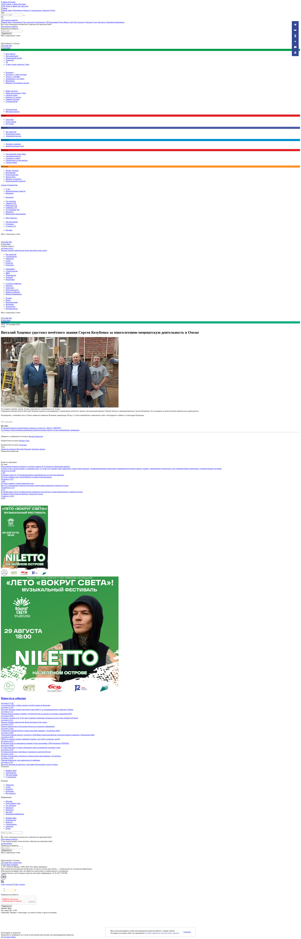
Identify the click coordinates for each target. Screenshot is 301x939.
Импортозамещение (14, 294)
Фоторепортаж (12, 309)
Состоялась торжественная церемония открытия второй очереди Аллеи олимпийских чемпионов (40, 430)
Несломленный (12, 56)
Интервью (10, 304)
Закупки (9, 812)
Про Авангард (79, 22)
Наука (8, 300)
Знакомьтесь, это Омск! (15, 79)
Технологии (10, 306)
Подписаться (6, 33)
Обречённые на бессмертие (17, 160)
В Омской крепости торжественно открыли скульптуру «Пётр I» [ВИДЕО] (31, 428)
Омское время (11, 162)
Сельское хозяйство (13, 283)
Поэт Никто (10, 54)
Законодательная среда (15, 146)
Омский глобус (12, 95)
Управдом (10, 60)
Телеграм (23, 445)
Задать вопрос (6, 843)
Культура (9, 263)
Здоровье (9, 277)
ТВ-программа (11, 775)
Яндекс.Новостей (36, 436)
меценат (13, 449)
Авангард (46, 10)
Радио (52, 10)
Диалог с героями (13, 77)
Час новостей (28, 22)
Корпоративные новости (16, 191)
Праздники (10, 279)
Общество (10, 259)
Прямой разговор (13, 99)
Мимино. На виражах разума (17, 83)
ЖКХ (8, 273)
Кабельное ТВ (11, 205)
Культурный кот (12, 175)
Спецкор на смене (13, 158)
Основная (10, 224)
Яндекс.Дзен (24, 441)
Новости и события (13, 698)
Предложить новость (9, 20)
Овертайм (10, 120)
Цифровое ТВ (11, 208)
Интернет (9, 212)
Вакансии (10, 193)
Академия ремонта (13, 156)
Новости (26, 10)
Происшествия (12, 302)
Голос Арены (11, 122)
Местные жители (12, 112)
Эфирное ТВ (11, 203)
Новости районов (13, 292)
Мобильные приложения (16, 214)
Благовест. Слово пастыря (16, 74)
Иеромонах (10, 81)
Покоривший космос (14, 58)
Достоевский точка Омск (16, 154)
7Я (7, 62)
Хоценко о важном (13, 144)
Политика (10, 265)
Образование (11, 275)
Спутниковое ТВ (12, 210)
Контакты (102, 22)
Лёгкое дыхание (12, 170)
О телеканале (11, 777)
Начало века (10, 177)
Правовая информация (115, 22)
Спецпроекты (36, 10)
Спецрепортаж (12, 101)
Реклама (89, 22)
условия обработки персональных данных (162, 933)
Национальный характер (16, 181)
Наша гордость (12, 91)
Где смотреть (11, 201)
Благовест (10, 72)
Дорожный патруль (13, 136)
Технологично (11, 109)
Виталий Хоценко (24, 449)
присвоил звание (38, 449)
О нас (95, 22)
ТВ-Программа (52, 22)
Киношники (11, 173)
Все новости (11, 793)
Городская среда (12, 290)
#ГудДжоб (10, 124)
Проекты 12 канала (13, 97)
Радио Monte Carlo (65, 22)
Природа (9, 286)
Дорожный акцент (13, 134)
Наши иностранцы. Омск (16, 93)
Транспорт (10, 288)
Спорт (8, 261)
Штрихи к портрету (14, 179)
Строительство (12, 271)
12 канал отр (11, 226)
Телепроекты (17, 10)
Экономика (10, 269)
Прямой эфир (6, 10)
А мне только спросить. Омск (17, 64)
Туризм (9, 298)
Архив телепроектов (9, 185)
